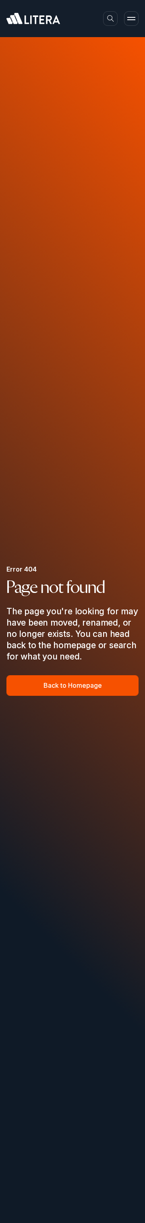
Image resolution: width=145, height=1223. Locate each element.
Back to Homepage (73, 685)
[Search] (110, 18)
